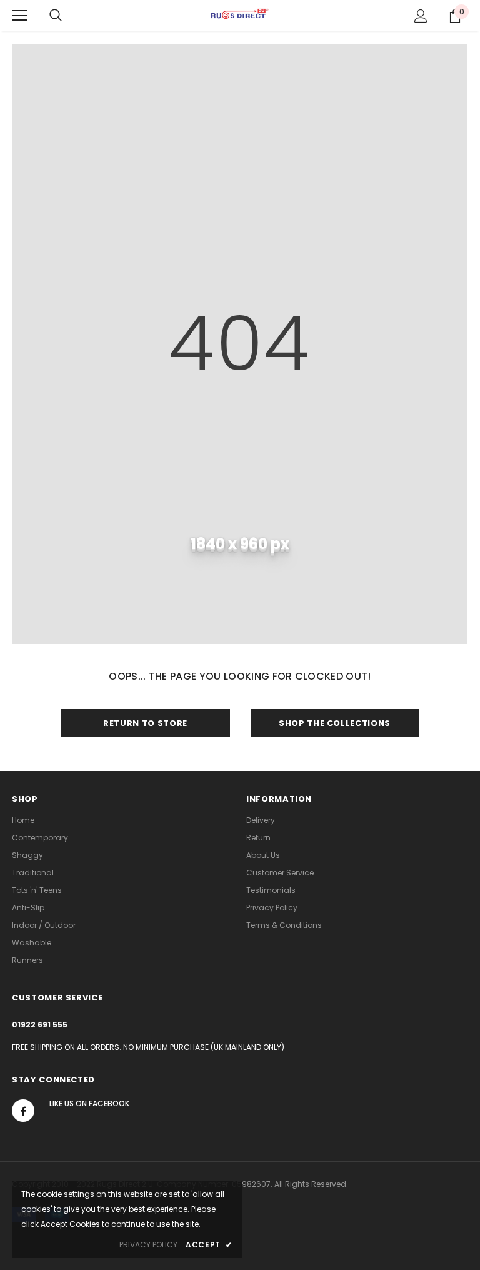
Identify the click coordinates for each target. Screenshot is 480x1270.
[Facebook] (23, 1110)
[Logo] (240, 15)
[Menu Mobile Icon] (19, 15)
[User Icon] (421, 16)
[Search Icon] (55, 15)
